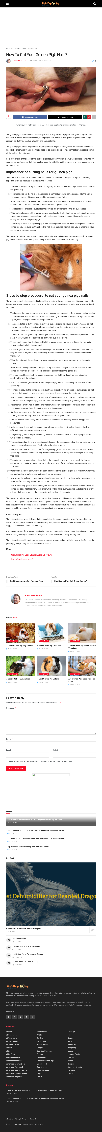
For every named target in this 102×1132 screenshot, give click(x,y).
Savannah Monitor (75, 1067)
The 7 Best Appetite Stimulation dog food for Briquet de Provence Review (36, 838)
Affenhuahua (11, 1035)
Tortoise (71, 1070)
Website (56, 750)
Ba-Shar (40, 1038)
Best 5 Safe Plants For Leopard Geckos (27, 954)
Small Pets (16, 48)
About (8, 1119)
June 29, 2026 (13, 833)
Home (8, 48)
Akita (8, 1051)
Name (9, 739)
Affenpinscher (12, 1038)
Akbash (9, 1048)
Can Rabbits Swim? (19, 939)
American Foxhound (14, 1067)
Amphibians (42, 1032)
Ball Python (41, 1041)
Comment (11, 708)
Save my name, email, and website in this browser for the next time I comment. (41, 761)
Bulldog (40, 1054)
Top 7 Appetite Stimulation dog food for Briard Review (28, 847)
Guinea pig (33, 48)
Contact (33, 1119)
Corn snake (42, 1067)
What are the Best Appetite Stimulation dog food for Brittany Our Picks (35, 820)
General (71, 1038)
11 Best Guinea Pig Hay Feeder (19, 646)
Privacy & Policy (20, 1119)
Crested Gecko (43, 1070)
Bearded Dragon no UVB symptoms (26, 946)
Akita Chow (10, 1054)
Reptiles (71, 1064)
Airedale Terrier (12, 1045)
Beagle (40, 1048)
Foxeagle (71, 1032)
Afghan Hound (12, 1041)
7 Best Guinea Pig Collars (48, 679)
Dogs (39, 1074)
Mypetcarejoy (16, 1124)
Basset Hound (43, 1045)
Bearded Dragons (44, 1051)
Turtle (70, 1074)
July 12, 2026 (13, 823)
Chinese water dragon (46, 1061)
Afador (9, 1032)
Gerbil (70, 1041)
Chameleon (41, 1057)
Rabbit (70, 1061)
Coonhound (42, 1064)
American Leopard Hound (16, 1074)
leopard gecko (74, 1054)
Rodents (24, 48)
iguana (70, 1051)
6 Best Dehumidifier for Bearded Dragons (23, 929)
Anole (39, 1035)
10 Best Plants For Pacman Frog (25, 962)
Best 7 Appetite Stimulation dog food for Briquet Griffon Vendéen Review (35, 830)
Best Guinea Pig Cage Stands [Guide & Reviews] (31, 555)
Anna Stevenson (20, 61)
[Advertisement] (51, 26)
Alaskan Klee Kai (13, 1057)
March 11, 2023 (35, 61)
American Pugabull (14, 1077)
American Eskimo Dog (15, 1064)
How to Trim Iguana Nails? (21, 559)
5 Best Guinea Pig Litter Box (49, 646)
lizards (71, 1057)
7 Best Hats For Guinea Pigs (18, 679)
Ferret (39, 1077)
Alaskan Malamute (14, 1061)
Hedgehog (72, 1048)
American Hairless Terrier (17, 1070)
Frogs (70, 1035)
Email (9, 750)
